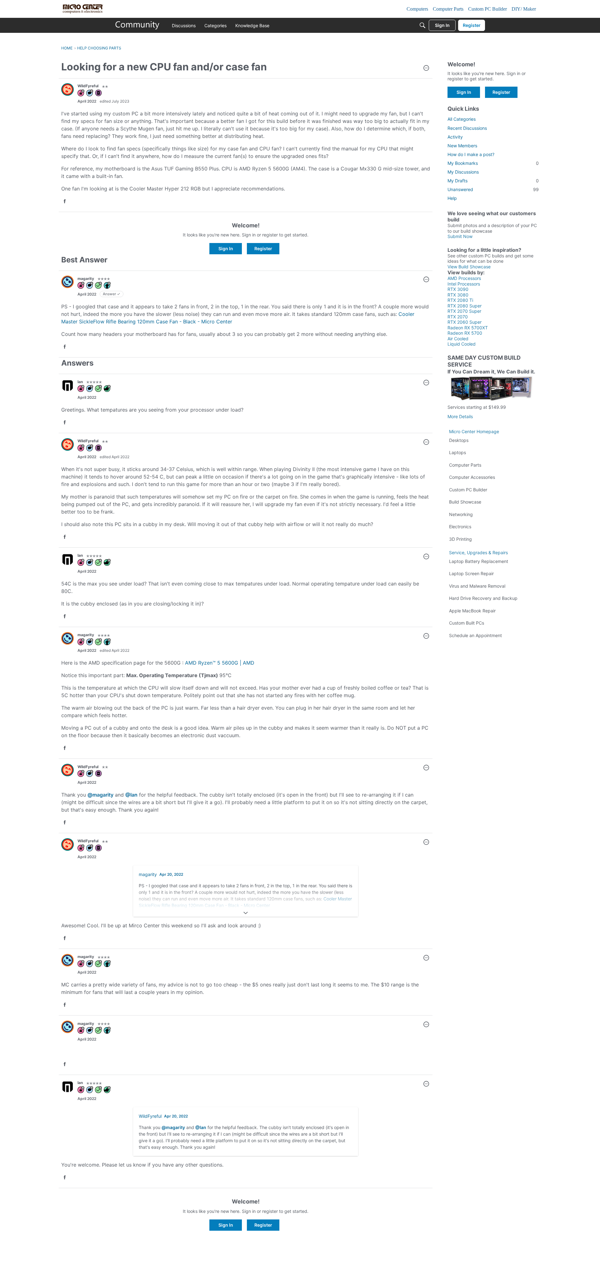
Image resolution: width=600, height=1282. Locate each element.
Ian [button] (80, 381)
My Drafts (493, 180)
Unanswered (493, 189)
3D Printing (460, 539)
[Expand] (245, 913)
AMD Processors (464, 278)
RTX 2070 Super (464, 311)
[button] (426, 68)
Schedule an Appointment (475, 635)
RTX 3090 (458, 289)
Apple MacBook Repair (472, 610)
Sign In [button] (225, 248)
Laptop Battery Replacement (478, 561)
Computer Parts (465, 465)
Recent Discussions (467, 128)
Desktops (458, 440)
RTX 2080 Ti (460, 300)
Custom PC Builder (468, 489)
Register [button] (263, 248)
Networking (461, 514)
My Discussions (463, 172)
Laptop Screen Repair (471, 573)
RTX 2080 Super (465, 305)
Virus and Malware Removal (477, 586)
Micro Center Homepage (474, 431)
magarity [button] (86, 278)
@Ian (131, 795)
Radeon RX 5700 (465, 333)
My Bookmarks (493, 163)
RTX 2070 (458, 316)
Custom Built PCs (466, 623)
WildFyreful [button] (88, 86)
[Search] (422, 25)
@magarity (100, 795)
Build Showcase (465, 501)
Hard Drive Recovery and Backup (483, 598)
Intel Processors (464, 283)
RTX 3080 (458, 294)
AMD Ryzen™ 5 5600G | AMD (219, 663)
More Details (460, 416)
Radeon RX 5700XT (468, 327)
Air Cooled (458, 338)
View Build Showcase (469, 266)
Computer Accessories (472, 477)
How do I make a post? (471, 154)
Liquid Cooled (462, 344)
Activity (455, 136)
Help (452, 198)
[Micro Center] (137, 25)
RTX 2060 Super (465, 322)
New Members (462, 145)
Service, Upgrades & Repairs (478, 552)
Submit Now (460, 236)
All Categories (462, 119)
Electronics (460, 526)
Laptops (457, 452)
